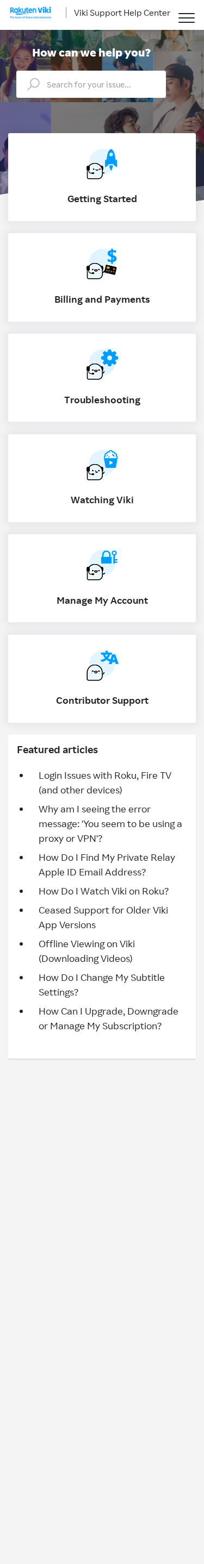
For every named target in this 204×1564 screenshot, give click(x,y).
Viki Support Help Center (122, 12)
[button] (186, 17)
